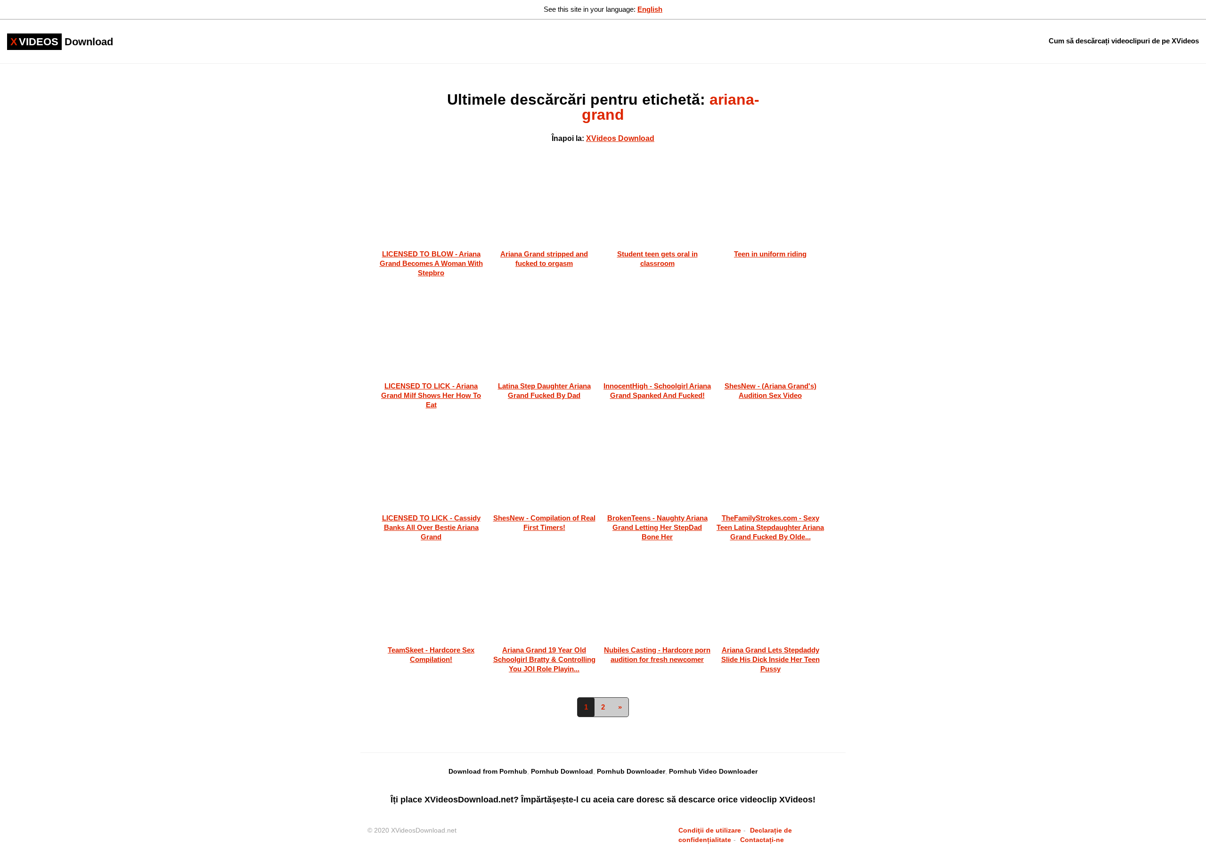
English (649, 9)
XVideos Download (620, 138)
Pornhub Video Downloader (713, 771)
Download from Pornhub (487, 771)
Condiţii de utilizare (709, 830)
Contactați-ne (762, 839)
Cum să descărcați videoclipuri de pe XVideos (1124, 41)
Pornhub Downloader (631, 771)
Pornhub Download (562, 771)
